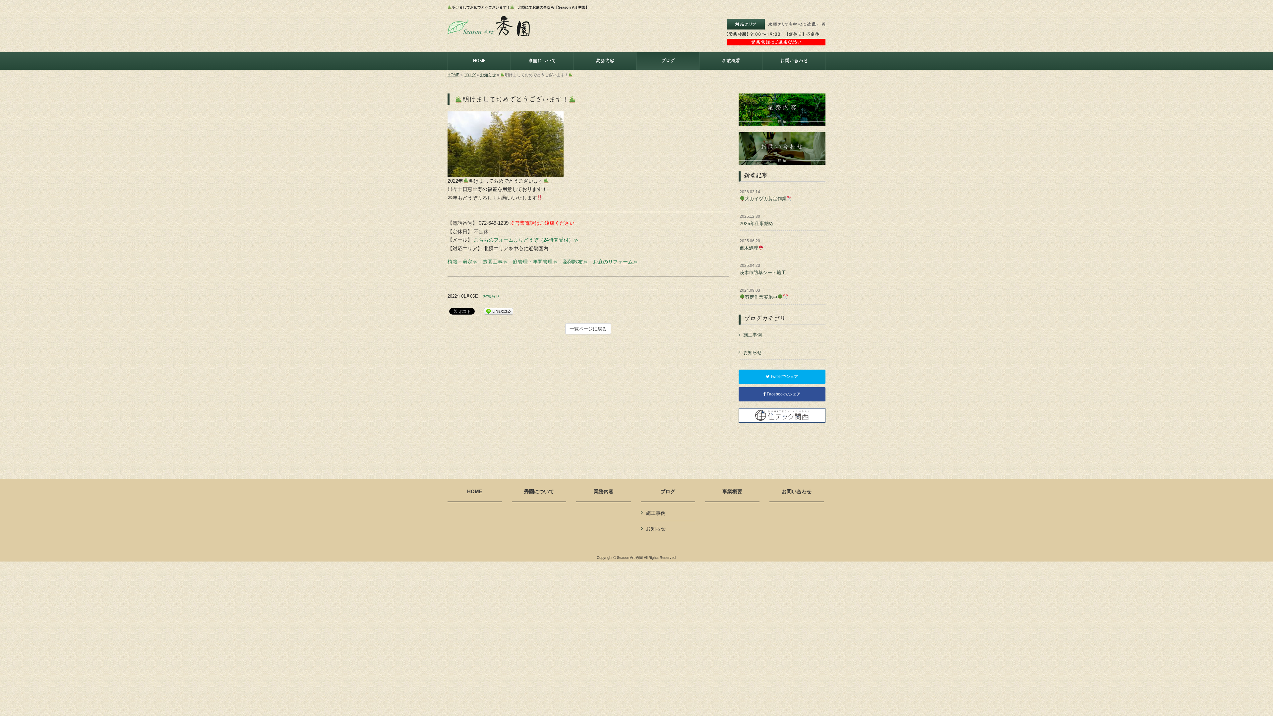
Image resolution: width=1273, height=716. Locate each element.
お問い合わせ (797, 491)
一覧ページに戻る (588, 328)
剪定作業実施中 (758, 294)
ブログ (470, 75)
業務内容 (604, 491)
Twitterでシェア (783, 376)
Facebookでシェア (783, 394)
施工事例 (752, 334)
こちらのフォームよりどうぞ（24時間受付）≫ (526, 240)
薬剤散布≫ (575, 262)
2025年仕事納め (756, 220)
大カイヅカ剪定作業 (763, 196)
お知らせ (488, 75)
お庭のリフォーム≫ (615, 262)
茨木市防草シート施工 (763, 269)
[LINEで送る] (498, 311)
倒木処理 (750, 245)
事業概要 (732, 491)
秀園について (539, 491)
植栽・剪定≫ (462, 262)
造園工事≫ (495, 262)
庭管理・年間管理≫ (535, 262)
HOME (453, 75)
